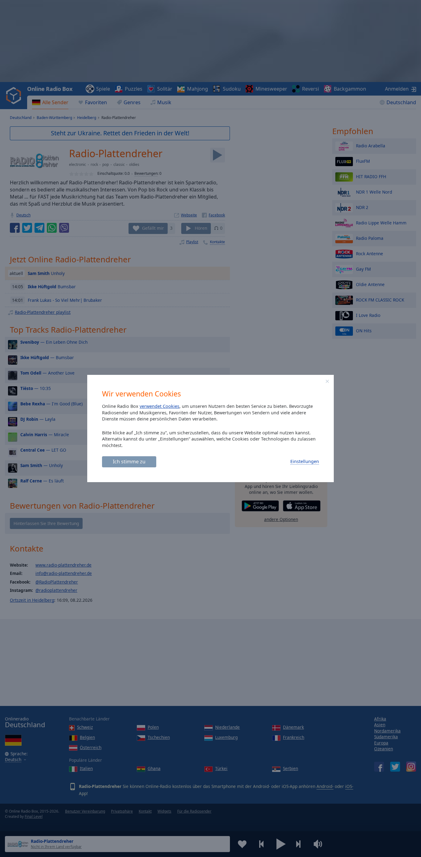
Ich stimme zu (129, 461)
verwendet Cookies (159, 406)
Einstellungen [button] (304, 461)
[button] (327, 381)
